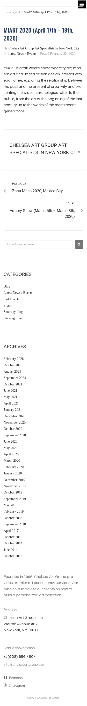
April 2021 (11, 403)
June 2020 (10, 441)
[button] (82, 4)
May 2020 (10, 448)
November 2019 (15, 486)
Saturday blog (13, 312)
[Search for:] (38, 244)
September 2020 (15, 435)
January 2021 (13, 409)
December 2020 (14, 416)
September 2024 (15, 378)
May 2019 (10, 505)
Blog (7, 286)
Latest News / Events (21, 53)
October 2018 (13, 518)
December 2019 (14, 480)
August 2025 (12, 371)
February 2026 (14, 359)
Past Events (11, 299)
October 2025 (13, 365)
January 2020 (13, 473)
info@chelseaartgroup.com (24, 664)
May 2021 (10, 397)
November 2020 (15, 422)
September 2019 (15, 499)
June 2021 (10, 390)
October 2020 (13, 429)
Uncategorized (13, 318)
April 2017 (11, 531)
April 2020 (11, 454)
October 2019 (13, 492)
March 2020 (12, 460)
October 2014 (13, 543)
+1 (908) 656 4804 (20, 656)
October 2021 (13, 384)
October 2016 (13, 537)
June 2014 (10, 550)
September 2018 (15, 524)
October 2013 (13, 556)
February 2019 (14, 511)
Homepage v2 (12, 12)
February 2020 (14, 467)
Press (7, 305)
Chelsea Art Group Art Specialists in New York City (44, 48)
